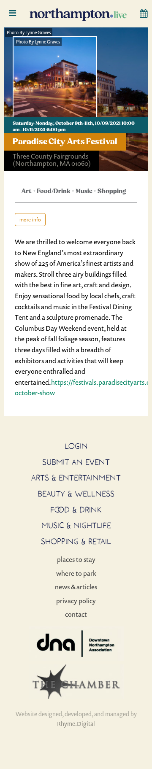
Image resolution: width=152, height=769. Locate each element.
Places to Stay (76, 559)
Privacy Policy (76, 600)
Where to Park (76, 573)
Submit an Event (76, 462)
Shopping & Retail (76, 541)
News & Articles (76, 586)
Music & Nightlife (76, 525)
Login (76, 446)
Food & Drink (76, 510)
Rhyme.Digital (76, 724)
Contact (76, 614)
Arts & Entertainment (76, 477)
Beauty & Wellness (76, 493)
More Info (30, 219)
